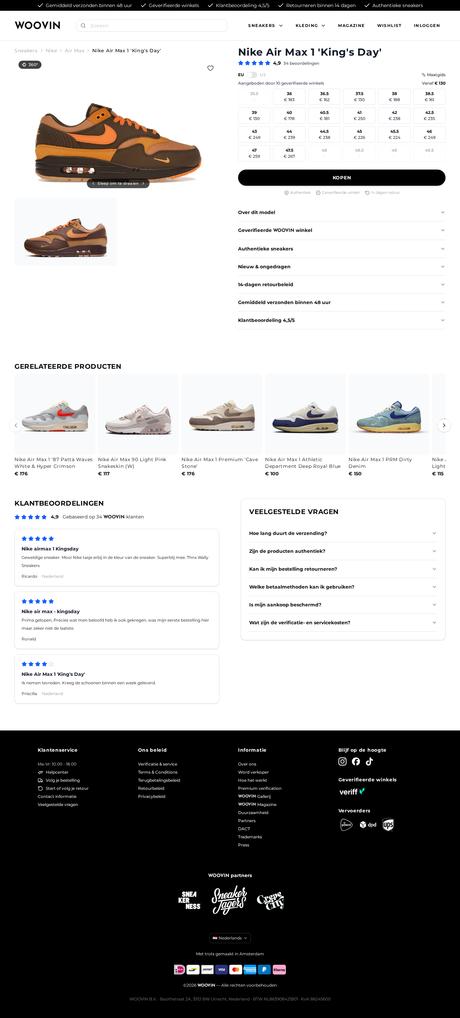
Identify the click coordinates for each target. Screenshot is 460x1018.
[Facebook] (356, 761)
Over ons (247, 764)
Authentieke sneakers (265, 249)
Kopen (342, 178)
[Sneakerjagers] (230, 901)
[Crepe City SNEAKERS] (270, 901)
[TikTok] (369, 761)
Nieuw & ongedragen (264, 267)
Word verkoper (253, 772)
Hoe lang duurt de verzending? (288, 533)
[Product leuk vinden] (210, 68)
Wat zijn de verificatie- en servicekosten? (299, 623)
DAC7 (244, 828)
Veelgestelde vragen (58, 804)
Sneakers (26, 51)
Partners (247, 820)
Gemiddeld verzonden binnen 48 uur (284, 302)
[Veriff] (351, 791)
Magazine (351, 25)
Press (243, 844)
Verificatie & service (157, 764)
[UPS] (388, 825)
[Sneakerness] (189, 900)
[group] (118, 126)
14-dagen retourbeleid (265, 284)
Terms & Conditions (157, 772)
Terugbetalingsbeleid (159, 780)
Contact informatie (57, 796)
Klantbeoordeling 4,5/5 (266, 320)
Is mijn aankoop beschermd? (285, 605)
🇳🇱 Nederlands (227, 937)
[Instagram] (342, 761)
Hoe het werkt (252, 780)
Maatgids (436, 74)
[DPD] (368, 824)
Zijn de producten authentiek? (287, 551)
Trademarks (250, 836)
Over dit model (256, 212)
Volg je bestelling (63, 780)
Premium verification (260, 788)
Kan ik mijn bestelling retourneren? (293, 569)
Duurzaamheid (253, 812)
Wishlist (389, 25)
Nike (51, 51)
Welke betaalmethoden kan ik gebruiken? (301, 587)
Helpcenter (57, 772)
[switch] (252, 75)
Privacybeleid (151, 796)
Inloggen (427, 25)
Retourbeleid (151, 788)
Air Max (74, 51)
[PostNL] (346, 825)
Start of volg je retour (67, 788)
